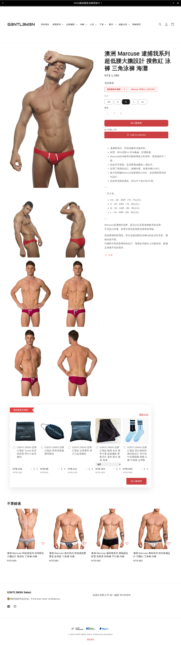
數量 (106, 108)
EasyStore (108, 634)
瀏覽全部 (143, 414)
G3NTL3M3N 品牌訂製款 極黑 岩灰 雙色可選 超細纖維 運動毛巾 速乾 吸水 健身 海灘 (110, 453)
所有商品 (45, 24)
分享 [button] (110, 255)
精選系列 (57, 24)
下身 (101, 24)
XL (142, 102)
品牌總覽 (70, 24)
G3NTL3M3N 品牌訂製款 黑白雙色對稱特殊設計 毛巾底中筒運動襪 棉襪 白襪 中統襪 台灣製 (137, 453)
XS (108, 102)
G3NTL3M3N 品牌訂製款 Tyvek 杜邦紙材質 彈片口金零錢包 (26, 452)
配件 (111, 24)
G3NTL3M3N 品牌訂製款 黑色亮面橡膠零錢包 (54, 450)
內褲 (82, 24)
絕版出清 (123, 24)
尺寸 (106, 96)
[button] (160, 24)
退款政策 (90, 639)
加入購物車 (136, 123)
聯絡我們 (136, 24)
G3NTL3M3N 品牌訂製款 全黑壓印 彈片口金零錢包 (82, 450)
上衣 (92, 24)
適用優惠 (109, 83)
